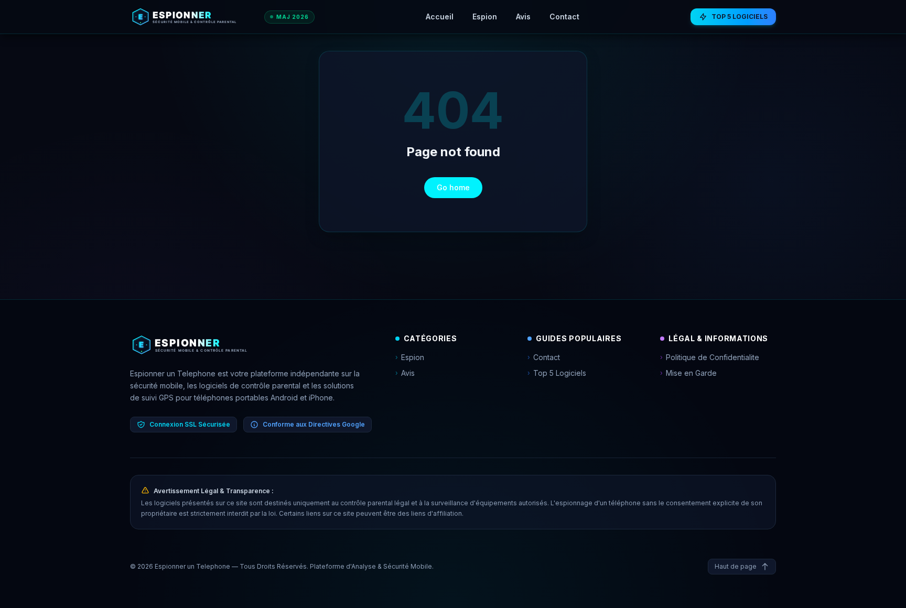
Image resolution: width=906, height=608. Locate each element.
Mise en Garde (688, 372)
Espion (484, 16)
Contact (564, 16)
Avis (523, 16)
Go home (453, 187)
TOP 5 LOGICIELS (739, 16)
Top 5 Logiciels (556, 372)
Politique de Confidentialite (709, 357)
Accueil (440, 16)
